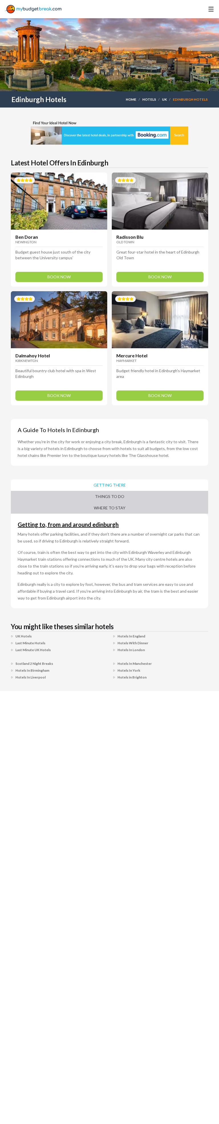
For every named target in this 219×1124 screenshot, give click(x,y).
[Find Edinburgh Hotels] (109, 132)
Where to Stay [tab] (109, 507)
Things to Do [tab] (109, 496)
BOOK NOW (59, 276)
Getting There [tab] (110, 485)
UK (164, 99)
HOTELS (149, 99)
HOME (131, 99)
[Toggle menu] (203, 9)
